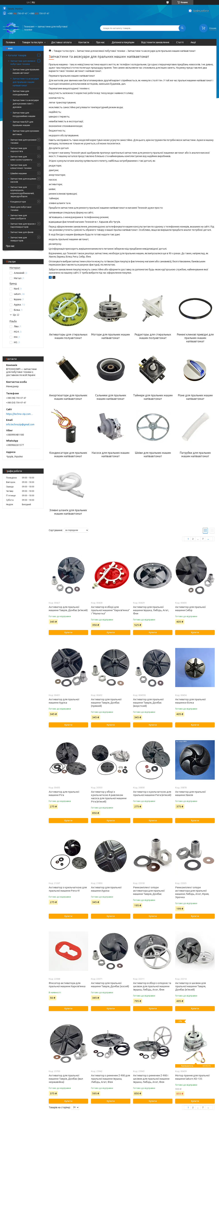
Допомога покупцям (123, 42)
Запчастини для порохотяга (18, 149)
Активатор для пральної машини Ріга (64, 793)
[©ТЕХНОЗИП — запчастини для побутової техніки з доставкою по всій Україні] (11, 27)
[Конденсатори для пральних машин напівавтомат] (68, 427)
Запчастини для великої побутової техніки (22, 62)
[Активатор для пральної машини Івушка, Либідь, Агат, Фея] (152, 575)
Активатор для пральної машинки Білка (190, 701)
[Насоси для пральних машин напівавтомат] (110, 427)
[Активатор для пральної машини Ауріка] (68, 668)
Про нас (100, 42)
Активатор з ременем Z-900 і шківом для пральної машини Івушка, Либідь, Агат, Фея (151, 1078)
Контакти (84, 42)
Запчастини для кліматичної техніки (20, 166)
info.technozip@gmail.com (20, 424)
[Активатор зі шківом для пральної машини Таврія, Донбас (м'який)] (195, 951)
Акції (193, 42)
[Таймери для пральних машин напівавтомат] (153, 369)
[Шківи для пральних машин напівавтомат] (153, 427)
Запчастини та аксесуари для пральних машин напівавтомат (26, 82)
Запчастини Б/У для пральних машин (23, 123)
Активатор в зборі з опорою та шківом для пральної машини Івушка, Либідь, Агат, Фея (152, 986)
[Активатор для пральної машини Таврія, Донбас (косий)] (110, 951)
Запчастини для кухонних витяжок (26, 132)
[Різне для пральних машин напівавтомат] (195, 369)
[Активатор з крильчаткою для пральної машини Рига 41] (68, 856)
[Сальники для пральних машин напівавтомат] (110, 369)
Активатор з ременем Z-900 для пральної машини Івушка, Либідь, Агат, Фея (110, 1078)
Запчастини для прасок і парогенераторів (23, 225)
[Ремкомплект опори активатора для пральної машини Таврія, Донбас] (152, 856)
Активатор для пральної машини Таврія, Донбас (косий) (110, 985)
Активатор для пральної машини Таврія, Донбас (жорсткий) (148, 702)
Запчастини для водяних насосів (23, 180)
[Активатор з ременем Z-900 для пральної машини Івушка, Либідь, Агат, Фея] (110, 1044)
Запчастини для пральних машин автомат (26, 71)
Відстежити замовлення (155, 42)
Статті (180, 42)
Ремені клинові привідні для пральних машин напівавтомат (195, 338)
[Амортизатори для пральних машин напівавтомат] (68, 369)
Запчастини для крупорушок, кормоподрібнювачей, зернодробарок (22, 191)
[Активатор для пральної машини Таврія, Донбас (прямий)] (110, 668)
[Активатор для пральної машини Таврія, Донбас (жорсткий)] (152, 668)
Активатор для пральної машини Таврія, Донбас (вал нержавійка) (66, 1078)
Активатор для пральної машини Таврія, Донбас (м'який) (68, 608)
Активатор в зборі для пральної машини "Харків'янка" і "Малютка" (110, 610)
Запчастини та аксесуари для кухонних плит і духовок (26, 103)
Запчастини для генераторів (18, 239)
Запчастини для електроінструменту (21, 158)
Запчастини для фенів (21, 232)
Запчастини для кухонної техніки (23, 141)
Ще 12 (16, 315)
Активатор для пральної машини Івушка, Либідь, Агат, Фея (151, 610)
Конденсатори (18, 201)
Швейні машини (18, 173)
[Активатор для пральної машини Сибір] (195, 575)
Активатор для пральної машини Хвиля (190, 793)
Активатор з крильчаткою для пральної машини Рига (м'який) (152, 793)
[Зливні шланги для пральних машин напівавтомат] (68, 484)
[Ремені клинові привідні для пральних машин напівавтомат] (195, 308)
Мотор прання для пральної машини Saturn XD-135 (192, 1077)
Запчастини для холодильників (21, 93)
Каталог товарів (17, 55)
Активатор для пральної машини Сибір (190, 608)
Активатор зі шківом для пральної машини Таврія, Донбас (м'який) (190, 986)
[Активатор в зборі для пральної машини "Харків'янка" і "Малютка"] (110, 575)
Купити (68, 632)
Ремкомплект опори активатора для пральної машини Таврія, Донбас (149, 890)
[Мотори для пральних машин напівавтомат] (110, 308)
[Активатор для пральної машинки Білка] (195, 668)
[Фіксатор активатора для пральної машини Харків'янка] (68, 951)
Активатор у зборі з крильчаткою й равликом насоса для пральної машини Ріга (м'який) (108, 796)
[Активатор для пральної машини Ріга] (68, 760)
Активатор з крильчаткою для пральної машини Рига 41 (68, 889)
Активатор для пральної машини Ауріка (64, 701)
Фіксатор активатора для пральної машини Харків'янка (67, 985)
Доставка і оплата (61, 42)
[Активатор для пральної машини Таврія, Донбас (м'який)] (68, 575)
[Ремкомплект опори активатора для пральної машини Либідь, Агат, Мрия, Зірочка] (195, 856)
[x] (54, 278)
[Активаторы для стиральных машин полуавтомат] (68, 308)
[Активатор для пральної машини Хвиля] (195, 760)
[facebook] (50, 278)
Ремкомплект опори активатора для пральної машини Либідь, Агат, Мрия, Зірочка (192, 892)
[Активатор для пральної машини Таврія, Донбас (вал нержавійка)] (68, 1044)
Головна (10, 42)
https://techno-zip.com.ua (19, 414)
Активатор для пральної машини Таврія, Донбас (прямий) (106, 702)
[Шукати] (182, 28)
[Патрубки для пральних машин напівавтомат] (195, 427)
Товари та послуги (32, 42)
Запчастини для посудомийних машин (24, 114)
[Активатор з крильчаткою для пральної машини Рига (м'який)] (152, 760)
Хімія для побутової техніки (20, 208)
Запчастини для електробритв (18, 217)
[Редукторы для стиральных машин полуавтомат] (153, 308)
